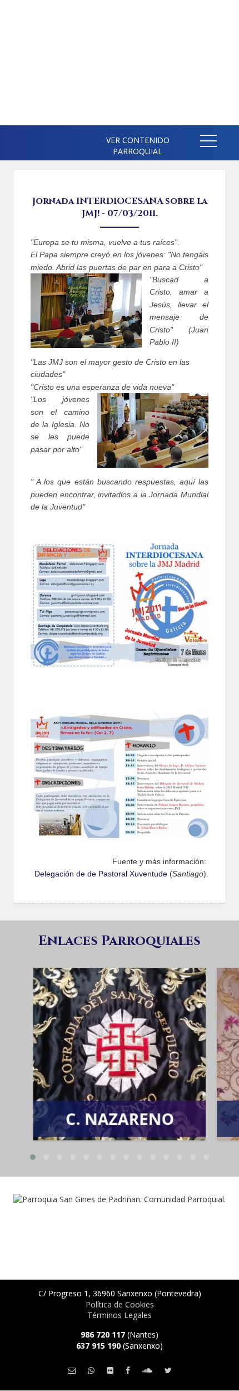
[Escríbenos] (72, 1370)
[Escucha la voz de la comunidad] (147, 1370)
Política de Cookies (120, 1304)
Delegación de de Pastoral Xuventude (100, 873)
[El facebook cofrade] (128, 1370)
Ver (119, 1021)
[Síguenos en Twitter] (168, 1370)
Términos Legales (119, 1315)
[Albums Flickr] (110, 1370)
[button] (208, 143)
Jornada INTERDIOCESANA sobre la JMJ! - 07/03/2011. (119, 207)
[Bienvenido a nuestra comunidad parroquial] (16, 139)
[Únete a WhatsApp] (91, 1370)
